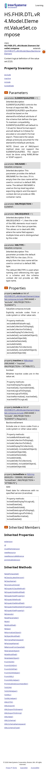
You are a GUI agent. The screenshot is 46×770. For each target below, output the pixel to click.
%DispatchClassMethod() (14, 588)
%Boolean (28, 360)
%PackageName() (11, 643)
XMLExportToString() (13, 713)
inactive (7, 78)
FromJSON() (9, 661)
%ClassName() (10, 581)
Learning (39, 5)
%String (30, 474)
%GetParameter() (11, 618)
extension (8, 541)
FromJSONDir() (10, 665)
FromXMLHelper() (12, 680)
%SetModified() (10, 654)
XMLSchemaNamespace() (15, 724)
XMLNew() (8, 716)
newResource (10, 552)
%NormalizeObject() (12, 632)
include (7, 82)
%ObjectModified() (12, 636)
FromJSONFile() (10, 669)
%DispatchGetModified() (14, 592)
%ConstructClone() (12, 585)
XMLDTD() (8, 702)
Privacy (8, 768)
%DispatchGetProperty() (14, 596)
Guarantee (24, 768)
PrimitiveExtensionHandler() (16, 683)
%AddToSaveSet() (11, 574)
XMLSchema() (10, 720)
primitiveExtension (12, 560)
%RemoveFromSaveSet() (14, 647)
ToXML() (7, 694)
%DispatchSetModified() (14, 603)
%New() (7, 629)
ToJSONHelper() (10, 691)
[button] (6, 92)
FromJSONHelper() (12, 672)
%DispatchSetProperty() (14, 610)
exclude (7, 74)
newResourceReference (14, 556)
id (5, 545)
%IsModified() (10, 625)
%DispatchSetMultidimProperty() (18, 607)
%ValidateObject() (11, 658)
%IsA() (7, 621)
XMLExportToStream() (13, 709)
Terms (15, 768)
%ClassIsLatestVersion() (14, 577)
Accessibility (35, 768)
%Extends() (9, 614)
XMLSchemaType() (12, 727)
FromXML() (9, 676)
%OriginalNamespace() (14, 640)
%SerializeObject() (12, 651)
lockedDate (9, 85)
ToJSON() (8, 687)
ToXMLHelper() (10, 698)
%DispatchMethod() (12, 599)
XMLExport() (9, 705)
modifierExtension (12, 549)
